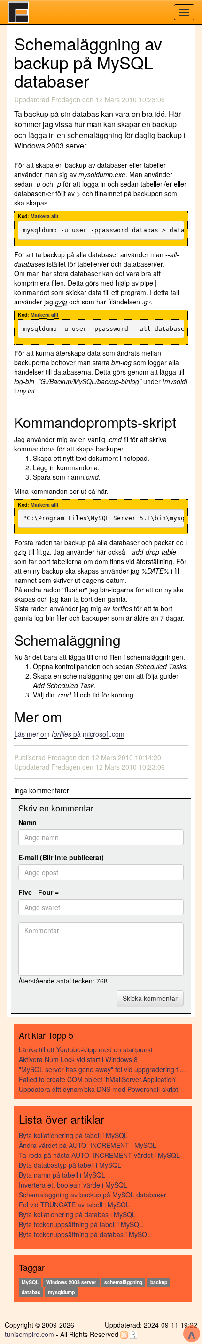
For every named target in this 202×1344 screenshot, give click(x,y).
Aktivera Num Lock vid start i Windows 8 (78, 1059)
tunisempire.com (29, 1334)
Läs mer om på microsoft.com (69, 733)
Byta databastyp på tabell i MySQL (70, 1165)
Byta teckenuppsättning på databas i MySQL (85, 1234)
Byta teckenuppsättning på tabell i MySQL (81, 1224)
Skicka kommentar (150, 998)
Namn (27, 822)
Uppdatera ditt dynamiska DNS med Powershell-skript (98, 1089)
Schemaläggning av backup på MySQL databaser (92, 1194)
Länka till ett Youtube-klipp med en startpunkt (86, 1049)
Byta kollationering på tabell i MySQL (73, 1135)
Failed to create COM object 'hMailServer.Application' (98, 1079)
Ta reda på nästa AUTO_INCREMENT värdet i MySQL (99, 1155)
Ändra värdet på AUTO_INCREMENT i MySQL (87, 1145)
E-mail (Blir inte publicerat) (61, 857)
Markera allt (45, 216)
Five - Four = (38, 892)
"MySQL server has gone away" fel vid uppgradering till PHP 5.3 (103, 1069)
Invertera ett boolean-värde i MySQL (73, 1184)
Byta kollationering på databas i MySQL (77, 1214)
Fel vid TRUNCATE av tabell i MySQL (74, 1204)
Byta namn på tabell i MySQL (62, 1175)
